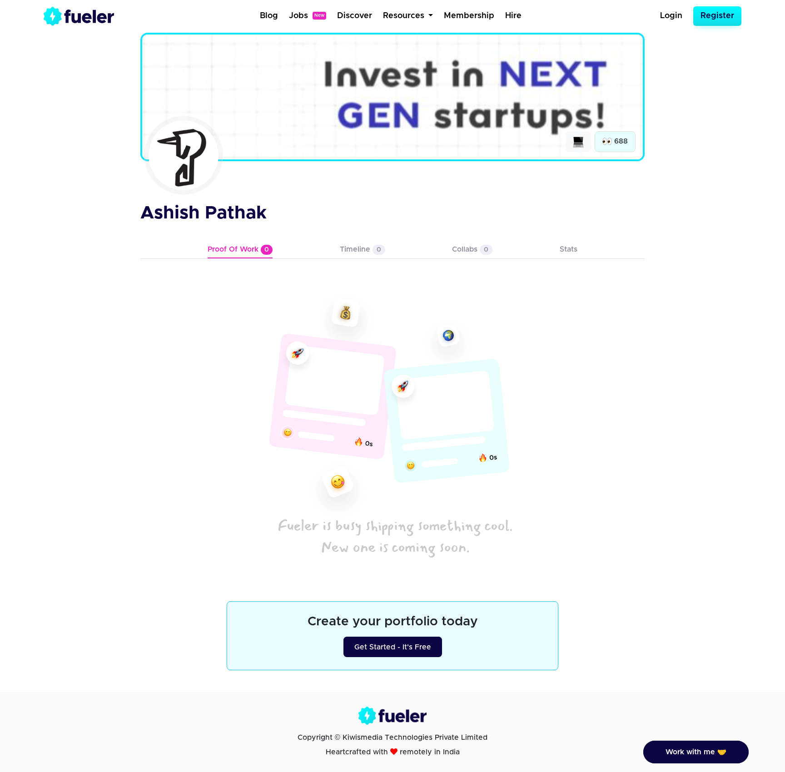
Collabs (470, 249)
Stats (568, 249)
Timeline (360, 249)
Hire (513, 16)
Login (671, 16)
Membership (469, 16)
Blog (269, 16)
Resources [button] (405, 16)
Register (717, 16)
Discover (354, 16)
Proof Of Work (238, 249)
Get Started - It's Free (392, 647)
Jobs (306, 16)
